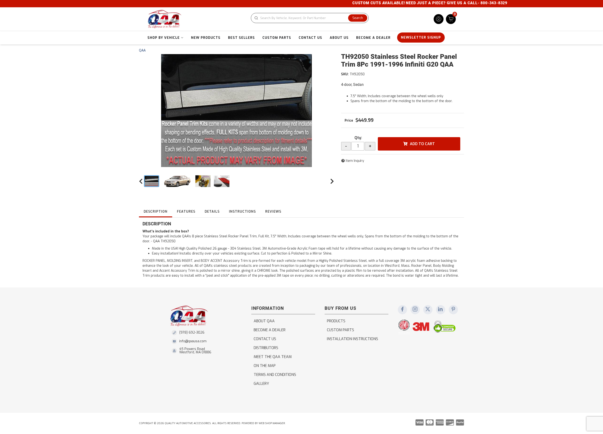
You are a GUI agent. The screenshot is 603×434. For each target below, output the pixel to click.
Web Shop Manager (272, 423)
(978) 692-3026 (191, 332)
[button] (310, 18)
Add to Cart (422, 143)
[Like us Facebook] (402, 310)
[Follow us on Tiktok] (440, 310)
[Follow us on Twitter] (427, 310)
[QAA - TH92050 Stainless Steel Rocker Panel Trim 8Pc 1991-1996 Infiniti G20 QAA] (236, 110)
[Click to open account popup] (439, 19)
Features (186, 211)
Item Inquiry (355, 161)
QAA (142, 50)
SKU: (345, 74)
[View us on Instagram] (415, 310)
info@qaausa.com (193, 341)
